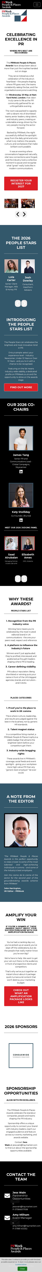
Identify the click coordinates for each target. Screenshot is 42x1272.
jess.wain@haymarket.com (25, 1206)
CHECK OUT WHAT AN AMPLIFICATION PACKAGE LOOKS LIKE (21, 996)
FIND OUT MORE (21, 387)
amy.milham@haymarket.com (26, 1226)
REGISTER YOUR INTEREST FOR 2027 (21, 183)
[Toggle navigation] (37, 4)
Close (22, 1269)
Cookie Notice (20, 1264)
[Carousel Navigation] (21, 214)
